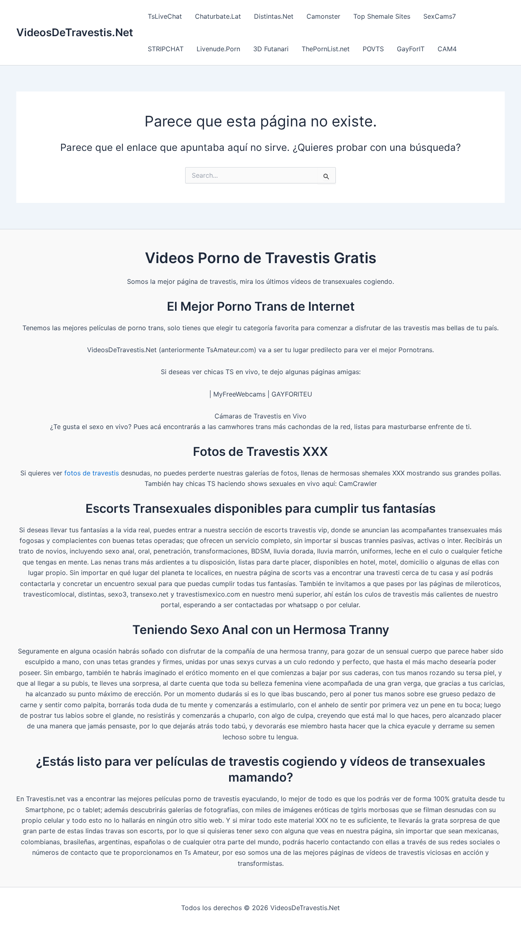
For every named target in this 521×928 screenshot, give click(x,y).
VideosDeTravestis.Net (74, 32)
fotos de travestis (91, 473)
